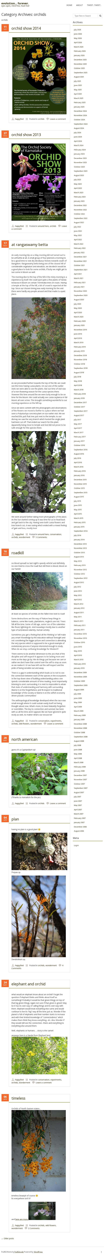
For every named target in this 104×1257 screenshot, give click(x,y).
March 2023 (78, 192)
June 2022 (78, 231)
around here (43, 226)
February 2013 (80, 565)
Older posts (7, 1238)
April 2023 (78, 188)
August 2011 (79, 612)
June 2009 (78, 698)
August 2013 (79, 556)
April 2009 (78, 706)
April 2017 (78, 428)
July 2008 (77, 745)
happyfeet (19, 119)
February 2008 (80, 766)
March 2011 (78, 621)
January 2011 (79, 629)
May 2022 (78, 235)
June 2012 (78, 591)
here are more (21, 1219)
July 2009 (77, 694)
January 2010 (79, 668)
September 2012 (80, 578)
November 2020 (80, 291)
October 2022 (79, 214)
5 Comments (41, 537)
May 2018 (78, 381)
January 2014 (79, 539)
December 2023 (80, 158)
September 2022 (80, 218)
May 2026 (78, 38)
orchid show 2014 (26, 28)
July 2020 (77, 304)
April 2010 (78, 655)
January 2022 (79, 252)
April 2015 (78, 514)
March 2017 (78, 432)
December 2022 (80, 205)
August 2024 (79, 128)
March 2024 (78, 145)
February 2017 (80, 436)
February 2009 (80, 715)
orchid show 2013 (26, 134)
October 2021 (79, 265)
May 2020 (78, 308)
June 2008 (78, 749)
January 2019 (79, 351)
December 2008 (80, 724)
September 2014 (80, 531)
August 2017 (79, 415)
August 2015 (79, 496)
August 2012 (79, 582)
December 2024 (80, 111)
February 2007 (80, 818)
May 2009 (78, 702)
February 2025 (80, 102)
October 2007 (79, 784)
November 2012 (80, 569)
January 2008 (79, 771)
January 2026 (79, 55)
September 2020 (80, 295)
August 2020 (79, 299)
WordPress (38, 1252)
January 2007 (79, 822)
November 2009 (80, 676)
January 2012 (79, 608)
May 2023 (78, 184)
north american (25, 739)
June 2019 (78, 334)
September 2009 (80, 685)
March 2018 (78, 389)
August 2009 (79, 689)
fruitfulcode (19, 1252)
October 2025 (79, 68)
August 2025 (79, 77)
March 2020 (78, 316)
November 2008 (80, 728)
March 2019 (78, 342)
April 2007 (78, 809)
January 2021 (79, 287)
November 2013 (80, 548)
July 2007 (77, 796)
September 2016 (80, 449)
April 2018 (78, 385)
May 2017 (78, 424)
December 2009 (80, 672)
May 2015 (78, 509)
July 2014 (77, 535)
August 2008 (79, 741)
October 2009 (79, 681)
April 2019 (78, 338)
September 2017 (80, 411)
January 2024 (79, 154)
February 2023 (80, 196)
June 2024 (78, 136)
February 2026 (80, 51)
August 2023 (79, 175)
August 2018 (79, 372)
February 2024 (80, 149)
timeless (18, 1098)
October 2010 (79, 642)
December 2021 (80, 256)
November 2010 (80, 638)
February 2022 (80, 248)
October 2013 (79, 552)
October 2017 (79, 407)
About (79, 5)
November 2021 (80, 261)
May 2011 (78, 616)
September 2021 (80, 269)
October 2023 (79, 167)
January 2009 (79, 719)
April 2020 (78, 312)
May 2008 (78, 754)
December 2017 (80, 402)
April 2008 (78, 758)
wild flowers (24, 723)
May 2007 (78, 805)
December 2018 (80, 355)
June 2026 (78, 34)
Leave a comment (58, 119)
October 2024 (79, 119)
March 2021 (78, 278)
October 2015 (79, 488)
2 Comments (34, 1228)
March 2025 (78, 98)
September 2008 (80, 736)
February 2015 (80, 522)
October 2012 (79, 574)
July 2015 (77, 501)
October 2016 (79, 445)
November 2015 (80, 484)
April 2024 (78, 141)
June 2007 (78, 801)
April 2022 (78, 239)
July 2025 (77, 81)
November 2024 (80, 115)
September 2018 (80, 368)
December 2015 (80, 479)
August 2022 (79, 222)
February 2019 (80, 347)
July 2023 (77, 179)
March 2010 (78, 659)
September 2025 (80, 72)
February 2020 (80, 321)
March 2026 (78, 47)
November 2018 (80, 359)
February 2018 (80, 394)
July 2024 (77, 132)
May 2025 (78, 89)
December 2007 (80, 775)
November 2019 (80, 329)
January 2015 (79, 527)
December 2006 (80, 826)
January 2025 (79, 107)
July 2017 (77, 419)
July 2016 (77, 458)
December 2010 (80, 634)
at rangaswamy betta (30, 244)
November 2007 (80, 779)
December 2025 (80, 59)
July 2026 (77, 29)
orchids (41, 119)
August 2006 (79, 831)
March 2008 (78, 762)
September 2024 (80, 124)
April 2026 (78, 42)
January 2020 (79, 325)
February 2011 (80, 625)
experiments (56, 721)
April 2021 (78, 274)
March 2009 (78, 711)
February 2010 (80, 664)
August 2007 (79, 792)
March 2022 (78, 244)
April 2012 (78, 599)
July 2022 (77, 227)
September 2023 (80, 171)
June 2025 (78, 85)
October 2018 (79, 364)
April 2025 (78, 94)
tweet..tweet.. (94, 5)
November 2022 (80, 209)
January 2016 (79, 475)
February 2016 (80, 471)
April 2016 (78, 462)
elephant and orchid (29, 983)
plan (15, 819)
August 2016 (79, 454)
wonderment (24, 537)
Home (69, 5)
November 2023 (80, 162)
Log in (76, 845)
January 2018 (79, 398)
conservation (55, 534)
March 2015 (78, 518)
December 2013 (80, 544)
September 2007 (80, 788)
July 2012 (77, 587)
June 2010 (78, 647)
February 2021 (80, 282)
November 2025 (80, 64)
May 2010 (78, 651)
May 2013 (78, 561)
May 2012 (78, 595)
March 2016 (78, 467)
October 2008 (79, 732)
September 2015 (80, 492)
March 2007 (78, 814)
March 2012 (78, 604)
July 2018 (77, 376)
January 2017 (79, 441)
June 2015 (78, 505)
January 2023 (79, 201)
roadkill (18, 552)
